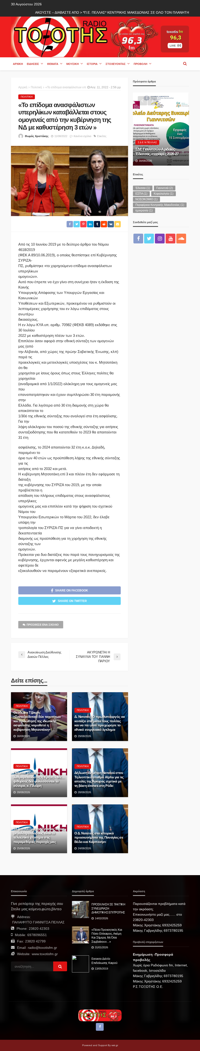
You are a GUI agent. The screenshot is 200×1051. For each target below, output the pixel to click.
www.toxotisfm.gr (45, 954)
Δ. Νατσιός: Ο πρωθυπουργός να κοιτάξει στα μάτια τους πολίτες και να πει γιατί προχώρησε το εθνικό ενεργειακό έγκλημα (99, 723)
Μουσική (72, 63)
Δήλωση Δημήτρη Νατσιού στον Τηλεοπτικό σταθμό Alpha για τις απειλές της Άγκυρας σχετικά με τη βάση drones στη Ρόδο (99, 779)
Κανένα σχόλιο (82, 136)
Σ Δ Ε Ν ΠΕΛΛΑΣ (147, 142)
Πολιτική (26, 96)
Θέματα (52, 63)
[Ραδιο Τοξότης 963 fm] (86, 36)
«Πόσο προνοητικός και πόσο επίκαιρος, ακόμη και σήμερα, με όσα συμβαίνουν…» (106, 935)
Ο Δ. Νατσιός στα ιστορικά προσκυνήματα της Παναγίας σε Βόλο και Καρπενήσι (98, 837)
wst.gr (114, 1045)
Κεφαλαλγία (163, 193)
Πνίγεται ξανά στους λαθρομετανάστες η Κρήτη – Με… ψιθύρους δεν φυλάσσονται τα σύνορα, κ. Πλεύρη (38, 779)
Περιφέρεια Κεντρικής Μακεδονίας (159, 205)
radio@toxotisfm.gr (42, 948)
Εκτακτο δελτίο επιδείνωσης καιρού (104, 960)
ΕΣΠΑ (141, 193)
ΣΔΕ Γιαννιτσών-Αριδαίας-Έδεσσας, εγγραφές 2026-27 (157, 151)
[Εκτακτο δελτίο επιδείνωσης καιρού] (80, 963)
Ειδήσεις (33, 63)
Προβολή (140, 63)
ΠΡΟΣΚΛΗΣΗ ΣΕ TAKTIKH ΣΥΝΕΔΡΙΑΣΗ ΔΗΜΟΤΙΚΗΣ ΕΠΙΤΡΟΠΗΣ (108, 908)
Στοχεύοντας (116, 63)
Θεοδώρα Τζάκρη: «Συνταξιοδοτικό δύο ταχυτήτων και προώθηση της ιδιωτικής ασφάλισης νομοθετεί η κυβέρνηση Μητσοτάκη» (37, 721)
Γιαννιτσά (164, 188)
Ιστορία (92, 63)
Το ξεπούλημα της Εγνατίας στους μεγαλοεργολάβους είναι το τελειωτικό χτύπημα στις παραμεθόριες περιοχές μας (38, 835)
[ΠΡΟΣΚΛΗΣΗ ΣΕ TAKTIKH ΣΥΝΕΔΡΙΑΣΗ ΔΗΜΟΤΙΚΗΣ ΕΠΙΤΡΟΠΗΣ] (80, 909)
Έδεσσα (142, 188)
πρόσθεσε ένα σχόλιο (43, 624)
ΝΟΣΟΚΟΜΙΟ (146, 199)
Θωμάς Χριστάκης (37, 136)
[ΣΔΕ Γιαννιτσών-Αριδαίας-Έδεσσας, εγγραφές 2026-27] (161, 129)
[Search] (185, 63)
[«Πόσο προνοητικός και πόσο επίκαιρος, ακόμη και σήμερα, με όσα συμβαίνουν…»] (80, 934)
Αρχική (18, 63)
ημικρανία (144, 210)
